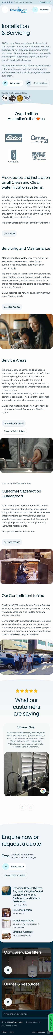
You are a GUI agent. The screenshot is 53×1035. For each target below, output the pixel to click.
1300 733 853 (45, 2)
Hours (11, 1032)
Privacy (4, 1032)
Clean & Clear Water (15, 1022)
